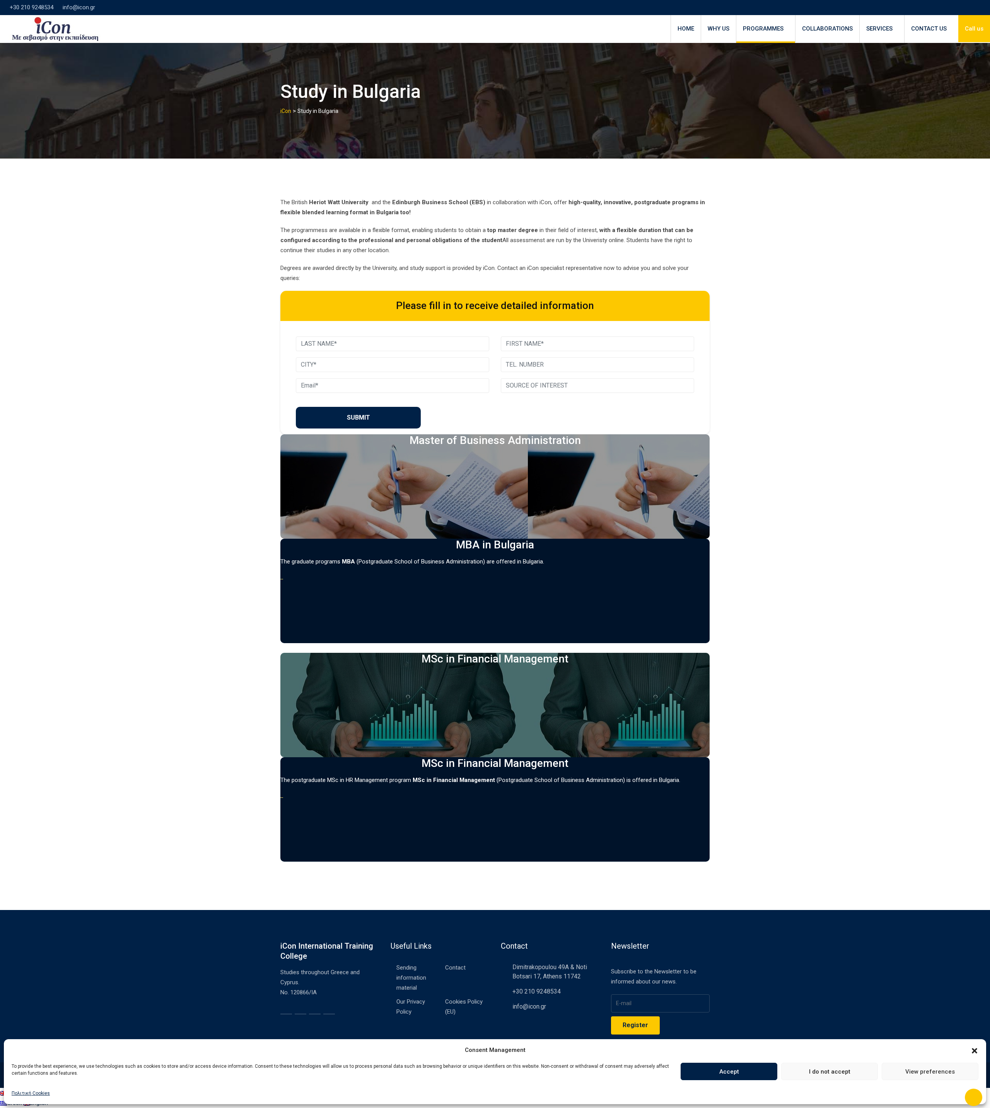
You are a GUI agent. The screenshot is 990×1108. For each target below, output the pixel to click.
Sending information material (411, 977)
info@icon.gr (79, 7)
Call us (974, 28)
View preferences (930, 1071)
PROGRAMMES (763, 28)
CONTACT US (929, 28)
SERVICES (879, 28)
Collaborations (827, 28)
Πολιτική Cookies (31, 1093)
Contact (455, 967)
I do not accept (829, 1071)
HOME (686, 28)
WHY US (718, 28)
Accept (729, 1071)
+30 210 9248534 (31, 7)
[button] (974, 1050)
